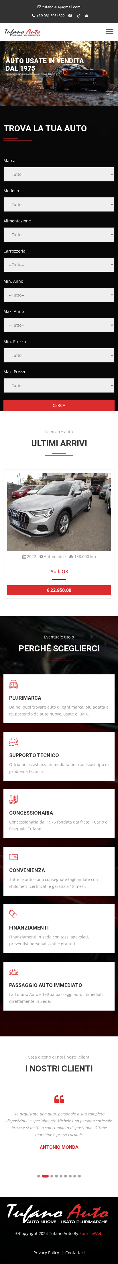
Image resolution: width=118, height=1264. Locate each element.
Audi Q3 (59, 571)
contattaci (75, 1252)
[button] (38, 1176)
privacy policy (47, 1252)
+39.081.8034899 (50, 16)
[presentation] (9, 534)
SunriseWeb (91, 1233)
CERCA (59, 405)
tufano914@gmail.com (61, 7)
